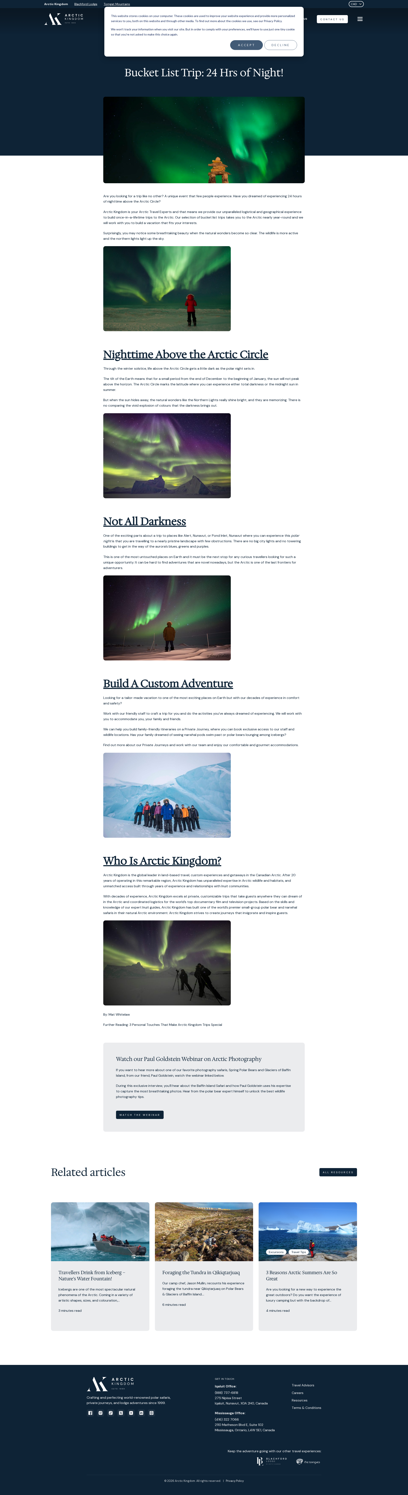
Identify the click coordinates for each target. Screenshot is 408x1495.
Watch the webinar (139, 1115)
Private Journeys (155, 745)
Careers (297, 1393)
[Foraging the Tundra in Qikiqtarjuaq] (204, 1266)
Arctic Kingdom (56, 4)
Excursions (276, 1252)
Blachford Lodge (85, 4)
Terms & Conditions (306, 1408)
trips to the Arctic (159, 217)
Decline (281, 45)
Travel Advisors (303, 1385)
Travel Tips (298, 1252)
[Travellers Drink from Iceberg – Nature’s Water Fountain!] (100, 1266)
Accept (246, 45)
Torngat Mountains (117, 4)
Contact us (332, 19)
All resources (338, 1172)
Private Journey (197, 729)
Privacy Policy (235, 1481)
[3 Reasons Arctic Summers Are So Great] (308, 1266)
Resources (299, 1400)
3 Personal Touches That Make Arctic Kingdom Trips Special (175, 1024)
